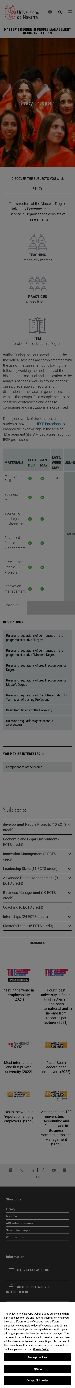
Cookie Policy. (41, 1349)
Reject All (37, 1369)
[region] (37, 1345)
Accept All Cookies (37, 1380)
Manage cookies (37, 1357)
